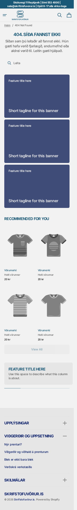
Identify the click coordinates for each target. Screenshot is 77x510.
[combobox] (37, 63)
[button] (4, 15)
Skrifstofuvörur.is (24, 499)
